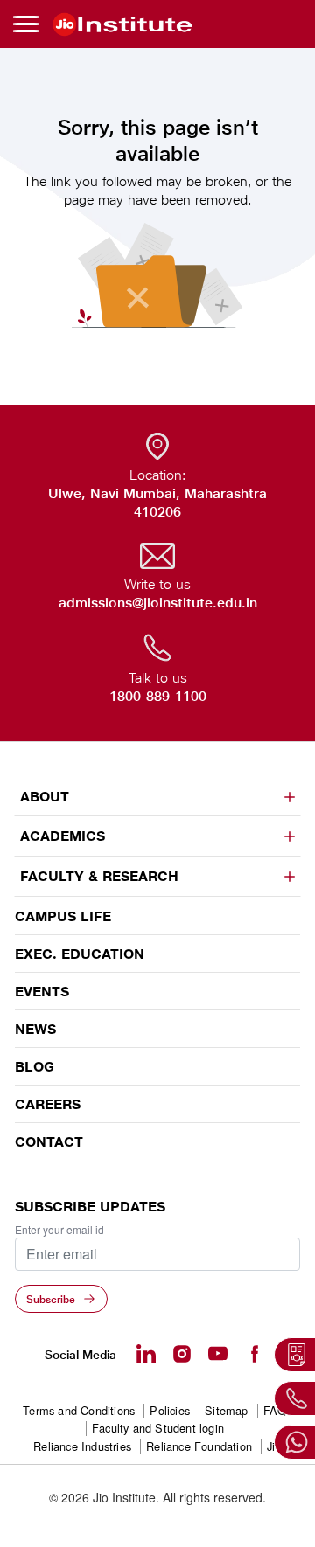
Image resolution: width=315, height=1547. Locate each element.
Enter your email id (59, 1230)
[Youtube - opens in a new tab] (218, 1353)
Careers (47, 1104)
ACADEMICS (62, 836)
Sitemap (226, 1411)
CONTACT (49, 1141)
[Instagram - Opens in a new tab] (182, 1353)
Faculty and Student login (158, 1428)
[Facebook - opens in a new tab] (253, 1353)
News (35, 1028)
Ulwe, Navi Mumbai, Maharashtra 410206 (157, 502)
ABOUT (44, 796)
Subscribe (50, 1299)
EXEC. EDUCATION (79, 953)
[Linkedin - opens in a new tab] (146, 1353)
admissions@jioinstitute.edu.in (158, 602)
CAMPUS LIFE (63, 916)
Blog (34, 1066)
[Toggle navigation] (29, 24)
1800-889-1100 (157, 696)
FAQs (277, 1411)
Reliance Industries (82, 1446)
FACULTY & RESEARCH (99, 876)
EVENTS (42, 991)
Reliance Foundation (199, 1446)
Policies (170, 1411)
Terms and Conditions (79, 1411)
